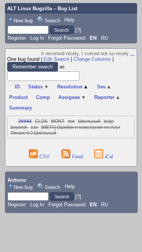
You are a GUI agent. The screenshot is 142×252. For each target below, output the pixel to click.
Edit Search (56, 59)
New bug (23, 20)
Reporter (107, 97)
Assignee (72, 97)
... (132, 53)
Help (69, 20)
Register (17, 38)
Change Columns (92, 59)
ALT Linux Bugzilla (29, 8)
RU (104, 38)
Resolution (73, 87)
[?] (78, 30)
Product (18, 97)
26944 (24, 121)
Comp (43, 97)
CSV (44, 156)
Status (38, 87)
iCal (108, 156)
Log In (37, 38)
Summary (20, 108)
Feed (77, 156)
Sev (104, 87)
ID (17, 87)
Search (52, 20)
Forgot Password (66, 38)
